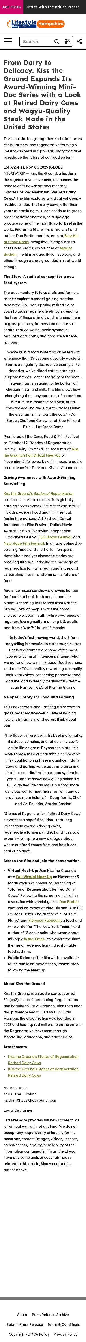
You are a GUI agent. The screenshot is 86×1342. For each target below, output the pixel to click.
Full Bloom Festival (55, 537)
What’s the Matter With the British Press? (41, 7)
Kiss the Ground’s (38, 493)
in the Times (34, 939)
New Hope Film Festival (24, 543)
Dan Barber (69, 901)
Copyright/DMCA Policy (29, 1334)
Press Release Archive (50, 1314)
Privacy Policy (65, 1334)
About (22, 1314)
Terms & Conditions (63, 1324)
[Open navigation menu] (8, 41)
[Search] (56, 41)
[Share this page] (79, 41)
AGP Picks (12, 7)
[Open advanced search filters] (67, 41)
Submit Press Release (25, 1324)
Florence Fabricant (44, 920)
